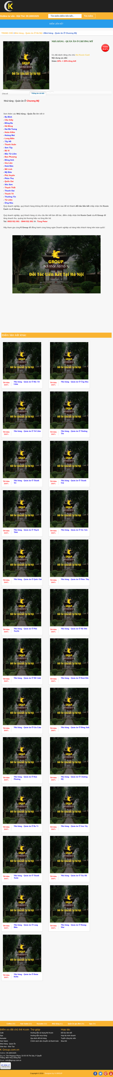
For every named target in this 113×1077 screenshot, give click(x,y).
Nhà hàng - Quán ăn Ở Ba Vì (26, 826)
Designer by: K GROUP (53, 1073)
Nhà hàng (55, 1024)
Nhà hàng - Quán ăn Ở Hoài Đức (75, 678)
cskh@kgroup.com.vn (13, 1060)
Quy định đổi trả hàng (38, 1038)
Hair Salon (24, 1024)
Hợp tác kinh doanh (68, 1036)
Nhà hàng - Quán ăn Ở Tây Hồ (74, 876)
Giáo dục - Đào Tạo (7, 1047)
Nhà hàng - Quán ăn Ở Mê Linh (27, 678)
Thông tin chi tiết (37, 93)
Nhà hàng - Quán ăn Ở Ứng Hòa (74, 382)
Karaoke (40, 1024)
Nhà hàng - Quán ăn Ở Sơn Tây (74, 826)
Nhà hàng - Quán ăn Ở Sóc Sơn (74, 530)
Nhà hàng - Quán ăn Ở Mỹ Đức (74, 629)
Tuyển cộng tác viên (68, 1038)
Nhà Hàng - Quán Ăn (8, 1044)
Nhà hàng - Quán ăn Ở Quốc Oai (28, 579)
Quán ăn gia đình (74, 1024)
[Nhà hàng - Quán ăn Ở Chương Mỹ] (26, 65)
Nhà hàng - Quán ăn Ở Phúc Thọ (75, 579)
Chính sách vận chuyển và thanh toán (44, 1041)
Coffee (9, 1024)
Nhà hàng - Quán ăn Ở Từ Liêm (27, 431)
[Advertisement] (56, 313)
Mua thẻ (64, 1041)
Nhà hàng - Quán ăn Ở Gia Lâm (27, 727)
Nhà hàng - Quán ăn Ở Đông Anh (75, 727)
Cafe (2, 1033)
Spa (90, 1024)
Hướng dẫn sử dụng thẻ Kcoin (41, 1033)
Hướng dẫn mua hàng (38, 1036)
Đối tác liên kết (66, 1033)
